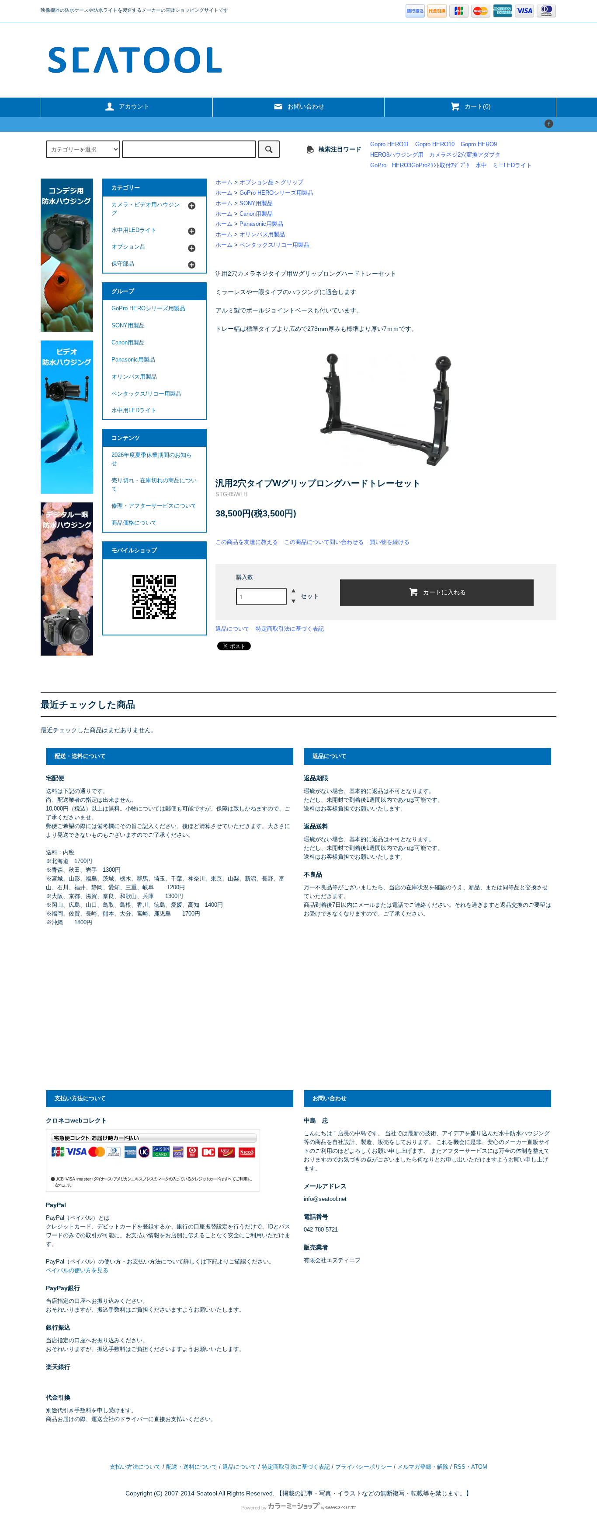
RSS (459, 1467)
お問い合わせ (306, 106)
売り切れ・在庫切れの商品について (154, 484)
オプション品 (256, 182)
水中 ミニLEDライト (504, 165)
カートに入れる (444, 591)
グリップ (292, 182)
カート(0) (478, 106)
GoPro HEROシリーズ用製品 (276, 193)
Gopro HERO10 (435, 144)
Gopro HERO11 (389, 144)
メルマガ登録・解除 (422, 1467)
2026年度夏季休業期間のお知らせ (151, 459)
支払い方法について (135, 1467)
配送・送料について (191, 1467)
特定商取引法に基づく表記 (290, 628)
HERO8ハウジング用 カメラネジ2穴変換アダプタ (435, 155)
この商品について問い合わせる (324, 542)
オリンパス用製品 (262, 235)
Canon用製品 (256, 214)
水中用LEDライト (133, 410)
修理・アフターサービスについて (154, 506)
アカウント (134, 106)
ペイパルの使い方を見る (77, 1270)
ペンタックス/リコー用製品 (274, 245)
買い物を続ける (390, 542)
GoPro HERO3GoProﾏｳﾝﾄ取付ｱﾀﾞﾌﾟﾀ (419, 165)
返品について (232, 628)
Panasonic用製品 (261, 224)
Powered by (254, 1507)
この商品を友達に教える (246, 542)
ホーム (224, 182)
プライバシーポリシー (363, 1467)
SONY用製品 (256, 203)
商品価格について (134, 523)
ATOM (479, 1467)
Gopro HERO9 (479, 144)
